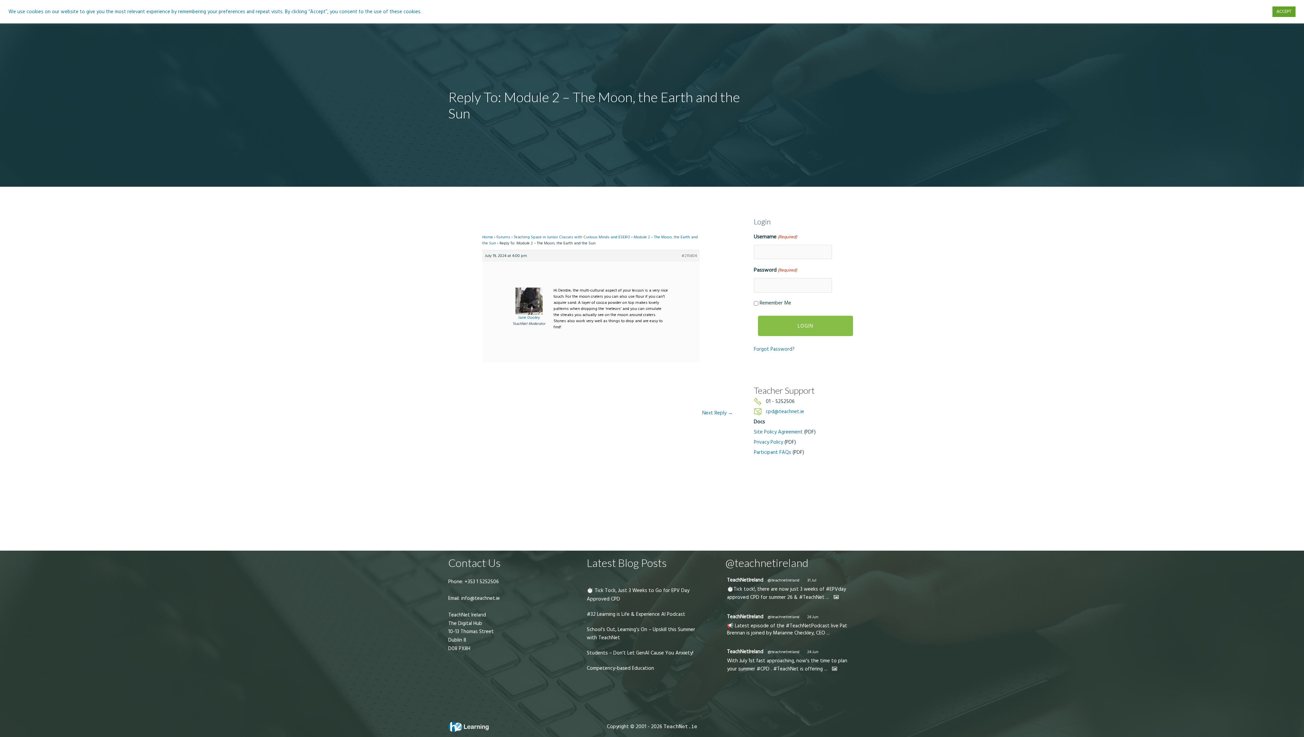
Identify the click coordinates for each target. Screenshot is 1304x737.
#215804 (689, 256)
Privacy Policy (768, 442)
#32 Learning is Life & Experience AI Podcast (636, 614)
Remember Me (775, 303)
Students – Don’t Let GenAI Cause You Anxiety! (640, 653)
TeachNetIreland (745, 580)
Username (775, 236)
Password (775, 270)
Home (487, 237)
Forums (503, 237)
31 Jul (811, 580)
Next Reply (717, 413)
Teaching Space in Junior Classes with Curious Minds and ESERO (572, 237)
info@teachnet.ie (480, 598)
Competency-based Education (620, 668)
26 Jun (812, 617)
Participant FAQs (772, 452)
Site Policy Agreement (778, 432)
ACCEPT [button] (1283, 11)
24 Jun (812, 652)
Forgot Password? (774, 349)
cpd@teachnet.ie (785, 411)
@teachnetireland (783, 580)
